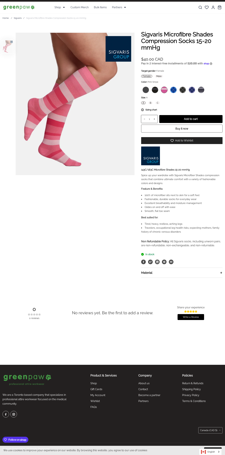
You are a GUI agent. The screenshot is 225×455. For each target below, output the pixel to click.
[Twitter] (150, 262)
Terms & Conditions (194, 401)
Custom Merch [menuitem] (79, 7)
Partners (143, 401)
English (211, 452)
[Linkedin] (157, 262)
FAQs (93, 407)
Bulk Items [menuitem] (100, 7)
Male (159, 76)
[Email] (171, 262)
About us (144, 383)
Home (5, 18)
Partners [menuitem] (117, 7)
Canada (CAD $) (209, 430)
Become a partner (149, 395)
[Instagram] (13, 414)
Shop (93, 383)
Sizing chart (151, 109)
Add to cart (191, 118)
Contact (143, 389)
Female (147, 76)
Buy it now (181, 128)
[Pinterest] (164, 262)
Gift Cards (96, 389)
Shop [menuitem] (58, 7)
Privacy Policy (190, 395)
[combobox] (210, 452)
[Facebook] (143, 262)
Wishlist (95, 401)
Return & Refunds (192, 383)
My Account (97, 395)
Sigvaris (18, 18)
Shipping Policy (191, 389)
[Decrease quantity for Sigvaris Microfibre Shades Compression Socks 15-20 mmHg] (143, 119)
